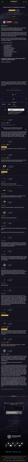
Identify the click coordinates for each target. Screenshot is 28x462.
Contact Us (14, 431)
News (18, 10)
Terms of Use (14, 426)
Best (14, 104)
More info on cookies (18, 458)
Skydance (21, 185)
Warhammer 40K (12, 10)
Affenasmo (10, 14)
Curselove (21, 389)
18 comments (14, 102)
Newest (3, 104)
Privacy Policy (14, 428)
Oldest (9, 104)
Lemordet (8, 125)
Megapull (12, 12)
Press (14, 423)
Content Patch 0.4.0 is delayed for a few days (16, 109)
